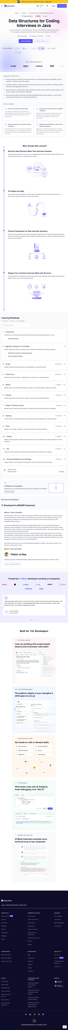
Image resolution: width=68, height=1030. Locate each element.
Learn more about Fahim (12, 564)
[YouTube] (39, 1016)
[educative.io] (9, 6)
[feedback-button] (65, 1026)
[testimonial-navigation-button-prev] (2, 606)
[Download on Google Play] (60, 985)
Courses (24, 13)
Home (16, 13)
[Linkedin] (30, 1016)
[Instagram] (43, 1016)
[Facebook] (26, 1016)
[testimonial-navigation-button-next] (66, 606)
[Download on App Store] (60, 981)
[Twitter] (35, 1016)
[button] (2, 6)
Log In (53, 6)
